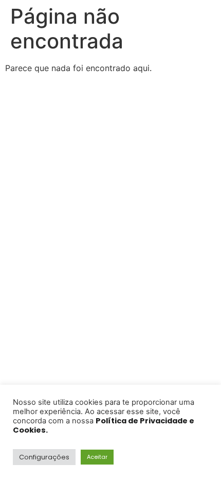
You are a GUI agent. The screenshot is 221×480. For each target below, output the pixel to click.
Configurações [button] (44, 457)
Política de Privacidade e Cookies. (103, 425)
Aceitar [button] (97, 457)
